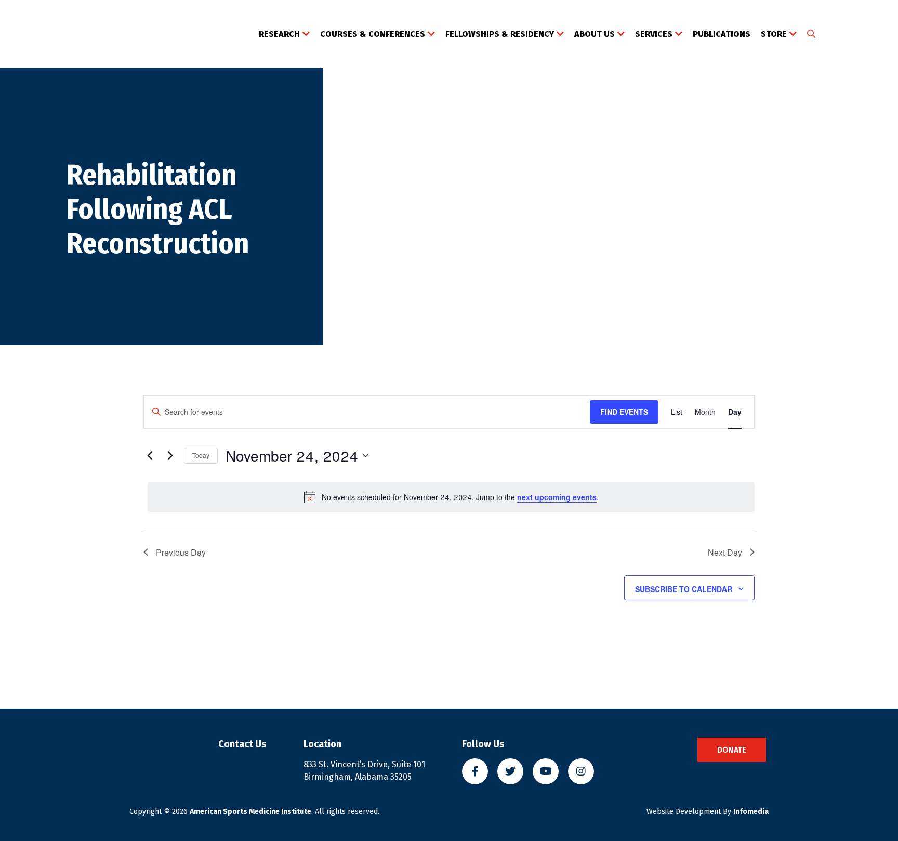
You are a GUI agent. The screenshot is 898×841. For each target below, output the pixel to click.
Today (200, 455)
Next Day (725, 552)
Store (774, 34)
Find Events (624, 411)
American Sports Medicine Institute (250, 811)
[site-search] (811, 34)
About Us (594, 34)
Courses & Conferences (372, 34)
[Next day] (170, 456)
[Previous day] (149, 456)
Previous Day (181, 552)
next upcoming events (557, 497)
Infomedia (751, 811)
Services (653, 34)
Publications (721, 34)
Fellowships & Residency (499, 34)
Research (279, 34)
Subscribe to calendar (683, 589)
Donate (731, 749)
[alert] (451, 496)
